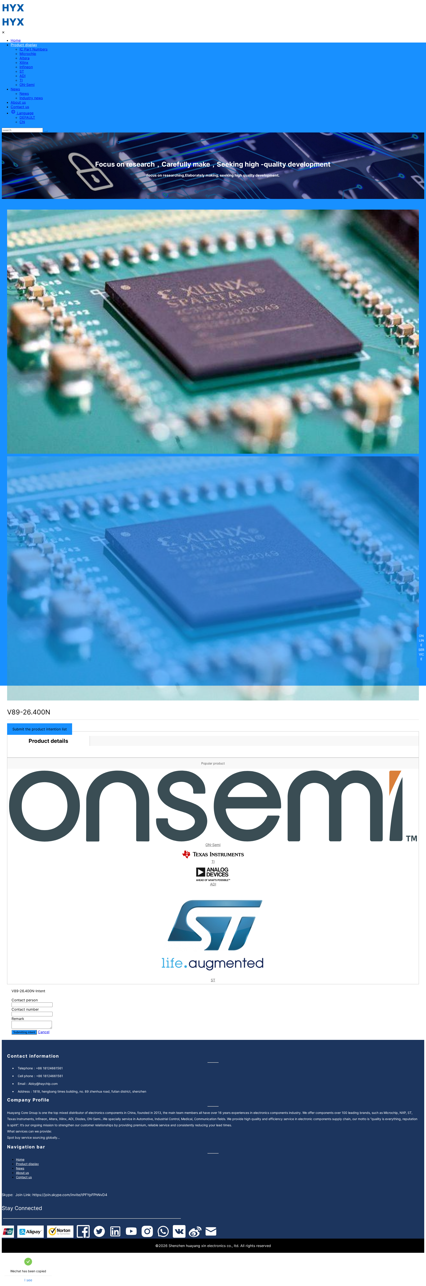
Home (16, 40)
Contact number (25, 1009)
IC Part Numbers (33, 49)
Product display (24, 45)
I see (28, 1280)
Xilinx (24, 62)
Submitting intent (24, 1032)
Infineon (26, 67)
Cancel (43, 1032)
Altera (25, 58)
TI (21, 80)
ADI (23, 76)
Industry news (31, 98)
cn (22, 122)
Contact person (25, 1000)
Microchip (28, 53)
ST (22, 71)
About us (18, 102)
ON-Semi (27, 84)
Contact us (20, 107)
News (15, 89)
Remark (18, 1018)
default (27, 117)
